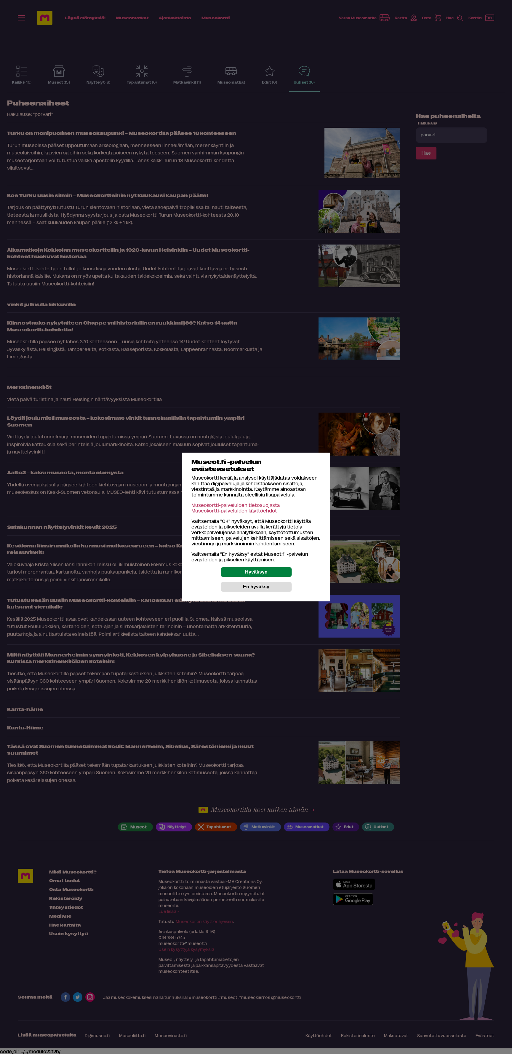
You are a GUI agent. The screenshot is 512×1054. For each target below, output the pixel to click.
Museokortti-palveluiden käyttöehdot (234, 510)
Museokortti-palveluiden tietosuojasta (235, 505)
